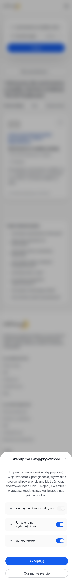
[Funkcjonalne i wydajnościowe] (60, 524)
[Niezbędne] (61, 508)
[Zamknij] (65, 458)
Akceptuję (36, 561)
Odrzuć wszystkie (37, 573)
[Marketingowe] (60, 540)
